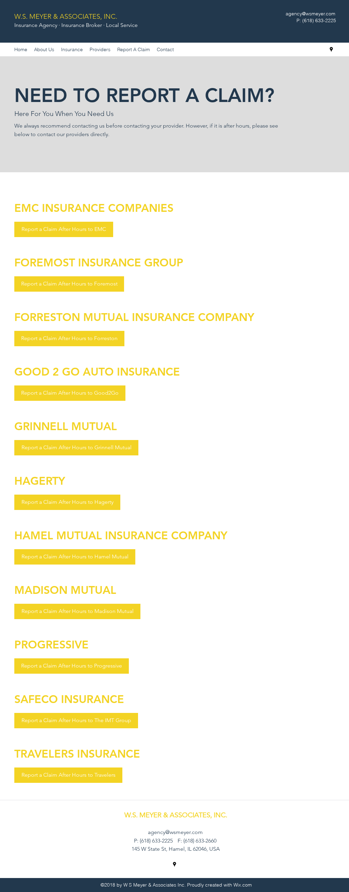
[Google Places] (331, 49)
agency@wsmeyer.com (310, 14)
